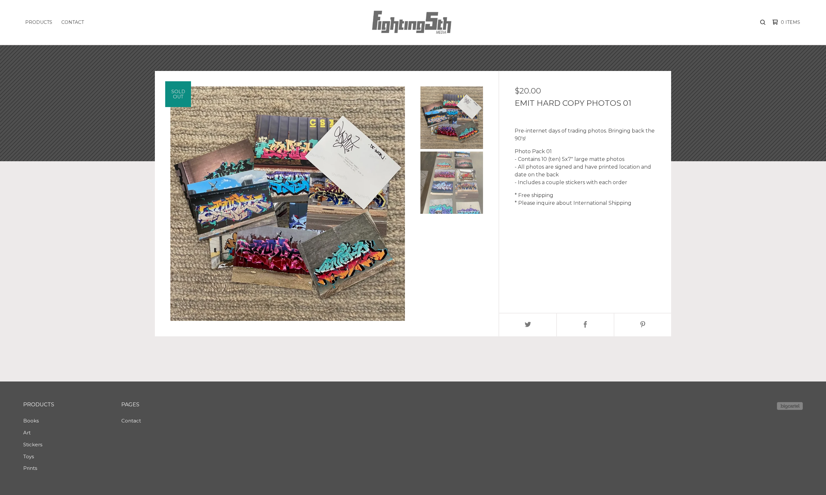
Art (27, 433)
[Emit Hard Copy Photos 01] (451, 117)
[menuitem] (38, 22)
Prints (30, 468)
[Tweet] (528, 324)
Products (38, 22)
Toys (28, 456)
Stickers (32, 444)
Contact (72, 22)
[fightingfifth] (411, 22)
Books (31, 421)
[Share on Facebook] (585, 324)
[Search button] (763, 22)
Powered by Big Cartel (790, 406)
